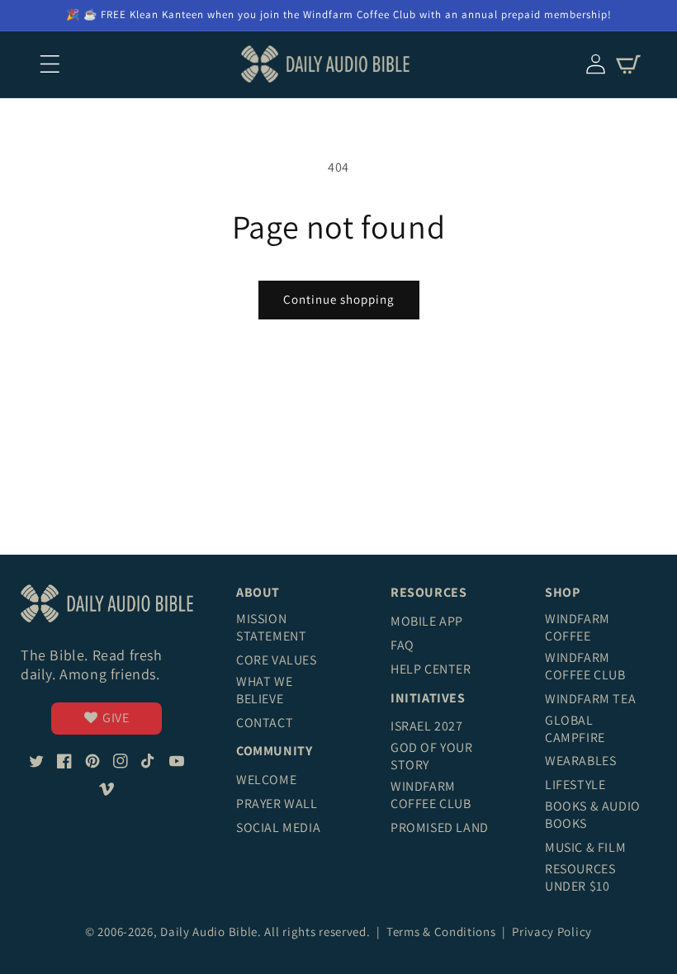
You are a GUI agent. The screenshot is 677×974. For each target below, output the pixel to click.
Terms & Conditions (442, 931)
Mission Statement (271, 627)
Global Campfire (575, 729)
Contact (264, 722)
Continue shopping (339, 299)
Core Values (276, 660)
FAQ (402, 645)
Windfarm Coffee (577, 627)
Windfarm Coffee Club (431, 795)
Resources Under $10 (580, 877)
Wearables (580, 760)
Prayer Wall (277, 803)
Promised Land (440, 827)
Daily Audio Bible (209, 931)
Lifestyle (575, 784)
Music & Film (585, 847)
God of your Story (432, 756)
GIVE (115, 717)
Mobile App (427, 621)
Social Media (278, 827)
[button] (49, 64)
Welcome (266, 779)
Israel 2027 (427, 726)
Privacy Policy (552, 931)
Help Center (431, 669)
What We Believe (264, 690)
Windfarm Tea (590, 698)
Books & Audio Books (593, 814)
